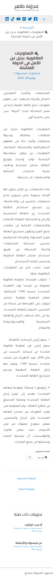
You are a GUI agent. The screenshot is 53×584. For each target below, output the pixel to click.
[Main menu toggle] (44, 19)
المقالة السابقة (26, 478)
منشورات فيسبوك (27, 73)
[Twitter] (30, 19)
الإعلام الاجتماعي (35, 528)
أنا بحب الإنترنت (33, 524)
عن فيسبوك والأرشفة (28, 542)
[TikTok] (13, 19)
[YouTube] (18, 19)
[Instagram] (24, 19)
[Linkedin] (7, 19)
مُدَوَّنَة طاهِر (26, 6)
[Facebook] (36, 19)
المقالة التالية (26, 489)
